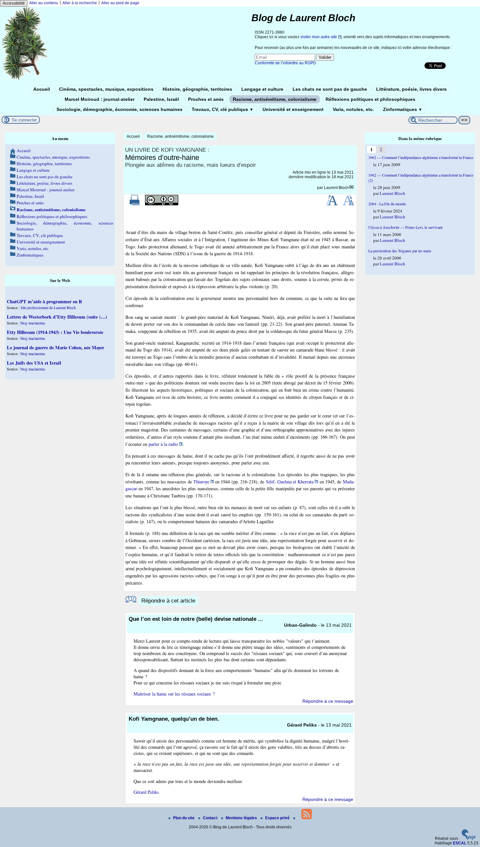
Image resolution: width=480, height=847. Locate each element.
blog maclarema (33, 322)
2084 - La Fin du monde (387, 203)
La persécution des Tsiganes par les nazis (399, 250)
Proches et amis (206, 99)
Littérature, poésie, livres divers (411, 89)
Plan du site (184, 818)
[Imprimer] (135, 204)
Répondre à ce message (327, 701)
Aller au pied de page (120, 3)
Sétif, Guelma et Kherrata (290, 481)
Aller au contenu (43, 3)
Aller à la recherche (79, 3)
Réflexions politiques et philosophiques (370, 99)
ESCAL (459, 843)
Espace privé (278, 818)
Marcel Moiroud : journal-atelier (100, 99)
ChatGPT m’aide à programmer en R (44, 301)
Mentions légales (242, 818)
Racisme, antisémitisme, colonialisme (274, 99)
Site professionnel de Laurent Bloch (48, 307)
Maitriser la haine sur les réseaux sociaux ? (174, 694)
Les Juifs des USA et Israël (34, 362)
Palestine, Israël (161, 99)
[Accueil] (25, 79)
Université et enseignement (293, 109)
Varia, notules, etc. (353, 109)
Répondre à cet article (168, 601)
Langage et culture (262, 89)
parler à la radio (163, 444)
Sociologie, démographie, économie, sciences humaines (119, 109)
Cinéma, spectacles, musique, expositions (106, 89)
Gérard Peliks (146, 792)
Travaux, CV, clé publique (222, 109)
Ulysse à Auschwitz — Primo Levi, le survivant (405, 227)
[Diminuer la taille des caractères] (348, 204)
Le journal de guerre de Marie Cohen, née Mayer (55, 347)
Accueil (41, 89)
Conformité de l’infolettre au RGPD (285, 63)
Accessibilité (14, 3)
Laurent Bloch (336, 187)
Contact (210, 818)
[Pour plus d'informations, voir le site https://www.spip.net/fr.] (468, 838)
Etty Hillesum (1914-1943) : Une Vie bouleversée (55, 332)
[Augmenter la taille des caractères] (332, 204)
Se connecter (24, 120)
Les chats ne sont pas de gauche (330, 89)
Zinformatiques (402, 109)
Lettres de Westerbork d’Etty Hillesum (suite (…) (57, 316)
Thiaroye (201, 481)
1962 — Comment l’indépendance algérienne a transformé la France (420, 157)
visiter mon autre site (318, 37)
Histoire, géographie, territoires (197, 89)
